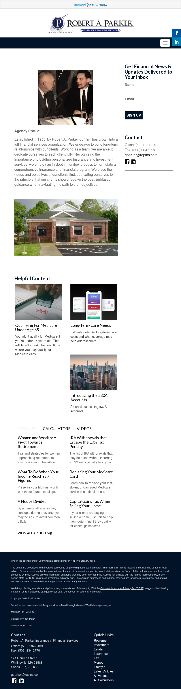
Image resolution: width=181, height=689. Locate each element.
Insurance (101, 653)
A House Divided (32, 501)
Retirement (101, 640)
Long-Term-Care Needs (90, 325)
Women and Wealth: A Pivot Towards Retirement (37, 442)
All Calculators (104, 680)
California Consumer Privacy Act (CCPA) (122, 588)
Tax (96, 658)
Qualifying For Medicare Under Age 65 (36, 327)
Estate (98, 649)
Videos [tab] (84, 428)
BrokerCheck (88, 560)
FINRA (24, 611)
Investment (101, 645)
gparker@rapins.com (141, 154)
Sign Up (133, 115)
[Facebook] (176, 33)
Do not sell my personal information (82, 591)
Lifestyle (99, 667)
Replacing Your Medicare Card (91, 474)
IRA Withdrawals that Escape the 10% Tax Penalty (88, 442)
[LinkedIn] (176, 41)
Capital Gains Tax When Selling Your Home (90, 503)
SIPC (31, 611)
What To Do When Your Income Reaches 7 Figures (38, 476)
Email (129, 99)
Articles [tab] (27, 428)
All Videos (100, 675)
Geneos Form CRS (21, 625)
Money (98, 662)
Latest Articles (103, 671)
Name (129, 84)
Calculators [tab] (56, 428)
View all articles (33, 533)
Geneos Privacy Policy (23, 618)
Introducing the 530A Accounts (88, 397)
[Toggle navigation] (165, 43)
